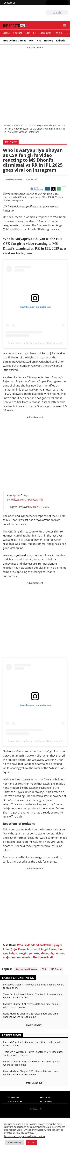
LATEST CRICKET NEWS (18, 978)
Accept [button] (31, 1142)
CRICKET (18, 125)
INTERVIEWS (46, 1101)
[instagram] (57, 3)
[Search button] (66, 13)
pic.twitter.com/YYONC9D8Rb (25, 499)
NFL (39, 40)
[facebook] (47, 3)
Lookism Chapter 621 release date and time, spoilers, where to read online (32, 1005)
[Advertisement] (35, 84)
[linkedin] (66, 3)
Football (17, 32)
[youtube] (62, 3)
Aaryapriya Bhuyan (26, 969)
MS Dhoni (56, 969)
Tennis (58, 32)
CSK (44, 969)
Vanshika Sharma (14, 179)
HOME (7, 125)
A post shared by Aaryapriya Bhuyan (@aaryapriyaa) (35, 343)
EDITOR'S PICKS (14, 1101)
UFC (31, 40)
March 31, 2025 (39, 507)
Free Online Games (14, 40)
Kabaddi (61, 40)
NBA (27, 32)
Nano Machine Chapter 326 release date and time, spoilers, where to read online (30, 1015)
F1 (34, 32)
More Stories (34, 1025)
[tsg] (18, 13)
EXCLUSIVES (13, 1097)
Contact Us (9, 2)
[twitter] (52, 3)
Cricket (6, 32)
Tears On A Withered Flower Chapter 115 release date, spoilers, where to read (33, 996)
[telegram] (54, 1114)
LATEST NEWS (11, 1035)
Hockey (48, 40)
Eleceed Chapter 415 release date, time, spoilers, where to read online (33, 986)
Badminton (45, 32)
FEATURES (45, 1097)
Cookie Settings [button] (14, 1142)
